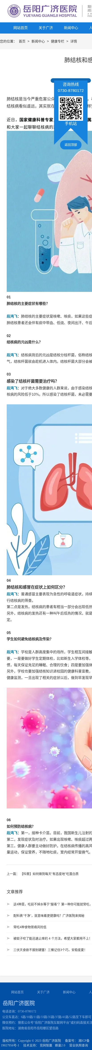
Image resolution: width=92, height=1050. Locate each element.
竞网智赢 (46, 1045)
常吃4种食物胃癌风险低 (29, 927)
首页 (22, 41)
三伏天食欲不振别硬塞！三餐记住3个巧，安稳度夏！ (50, 950)
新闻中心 (38, 41)
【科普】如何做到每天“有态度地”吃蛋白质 (49, 874)
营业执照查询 (78, 1045)
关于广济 (43, 992)
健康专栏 (58, 41)
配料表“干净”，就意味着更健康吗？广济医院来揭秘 (48, 915)
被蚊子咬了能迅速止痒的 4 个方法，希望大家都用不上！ (52, 938)
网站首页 (17, 992)
